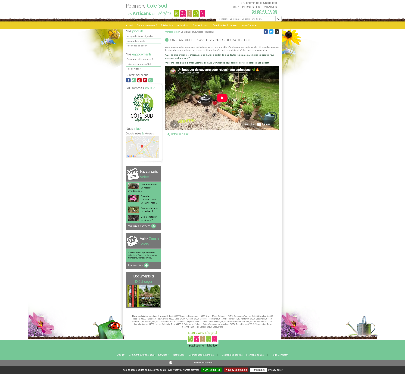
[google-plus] (134, 80)
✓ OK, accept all (211, 369)
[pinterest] (145, 80)
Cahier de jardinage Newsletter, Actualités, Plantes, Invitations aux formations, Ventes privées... (142, 255)
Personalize (258, 369)
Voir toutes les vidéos (139, 226)
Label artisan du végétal (139, 64)
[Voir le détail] (133, 186)
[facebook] (128, 80)
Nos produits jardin (136, 41)
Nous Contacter (249, 25)
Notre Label (179, 354)
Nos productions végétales (140, 36)
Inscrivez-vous (136, 265)
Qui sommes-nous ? (147, 25)
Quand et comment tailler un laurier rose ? (149, 199)
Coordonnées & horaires (201, 354)
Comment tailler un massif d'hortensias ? (142, 187)
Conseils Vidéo (172, 32)
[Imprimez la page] (276, 31)
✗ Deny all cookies (236, 369)
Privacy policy (275, 369)
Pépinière (146, 6)
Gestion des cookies (232, 354)
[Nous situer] (142, 147)
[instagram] (150, 80)
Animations (182, 25)
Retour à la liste (180, 134)
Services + (163, 354)
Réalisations (167, 25)
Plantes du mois (201, 25)
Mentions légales (255, 354)
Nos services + (134, 68)
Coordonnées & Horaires (225, 25)
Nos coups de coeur (137, 45)
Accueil (129, 25)
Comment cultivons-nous (142, 354)
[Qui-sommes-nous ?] (142, 107)
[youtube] (139, 80)
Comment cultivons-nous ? (140, 59)
